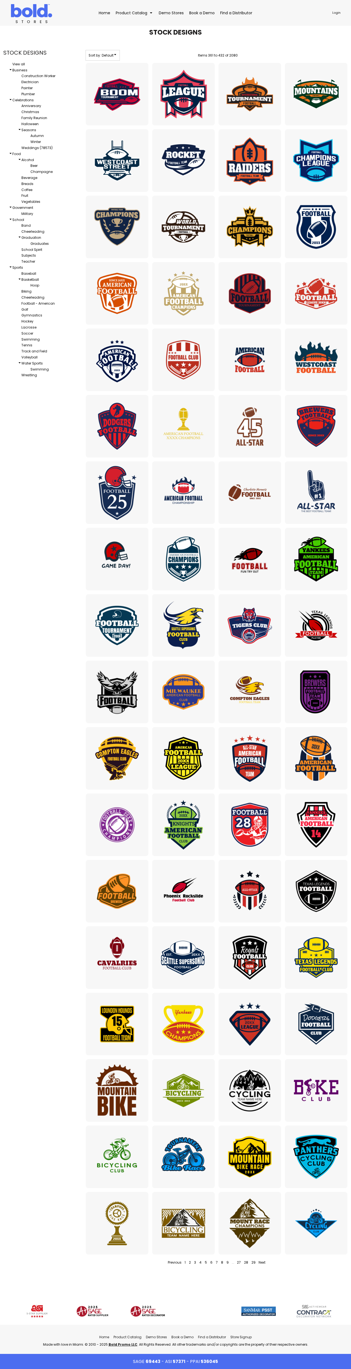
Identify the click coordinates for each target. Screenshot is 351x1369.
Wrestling (29, 375)
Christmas (30, 112)
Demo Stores (156, 1337)
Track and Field (34, 351)
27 (239, 1262)
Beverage (29, 177)
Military (27, 213)
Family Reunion (34, 118)
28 (246, 1262)
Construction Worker (38, 76)
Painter (27, 88)
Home (104, 1337)
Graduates (39, 243)
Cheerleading (32, 231)
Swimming (30, 339)
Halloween (30, 124)
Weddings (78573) (37, 147)
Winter (35, 141)
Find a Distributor (212, 1337)
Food (16, 154)
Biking (26, 291)
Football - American (38, 303)
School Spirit (31, 249)
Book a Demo (182, 1337)
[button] (134, 12)
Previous (175, 1262)
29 (253, 1262)
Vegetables (30, 201)
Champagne (41, 171)
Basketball (30, 279)
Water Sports (32, 363)
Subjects (28, 255)
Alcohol (27, 160)
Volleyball (29, 357)
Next (262, 1262)
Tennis (26, 345)
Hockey (27, 321)
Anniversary (31, 105)
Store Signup (241, 1337)
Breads (27, 183)
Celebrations (23, 100)
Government (22, 207)
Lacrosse (28, 327)
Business (19, 70)
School (18, 219)
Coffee (26, 189)
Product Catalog (127, 1337)
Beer (34, 165)
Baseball (28, 273)
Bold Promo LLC (123, 1344)
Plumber (28, 94)
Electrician (30, 82)
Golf (24, 309)
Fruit (24, 195)
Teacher (28, 261)
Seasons (28, 130)
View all (18, 64)
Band (26, 225)
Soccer (27, 333)
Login (336, 12)
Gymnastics (31, 315)
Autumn (37, 135)
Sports (17, 267)
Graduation (31, 237)
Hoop (34, 285)
